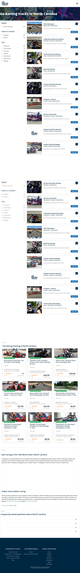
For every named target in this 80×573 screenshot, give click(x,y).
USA (7, 505)
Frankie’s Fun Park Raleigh (52, 144)
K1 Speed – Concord (50, 99)
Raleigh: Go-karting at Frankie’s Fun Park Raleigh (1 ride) (39, 426)
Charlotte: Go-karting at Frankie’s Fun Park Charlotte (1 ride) (12, 426)
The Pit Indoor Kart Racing (52, 54)
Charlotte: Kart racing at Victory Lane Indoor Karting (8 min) (40, 362)
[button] (77, 3)
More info (74, 32)
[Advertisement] (40, 167)
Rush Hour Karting (49, 69)
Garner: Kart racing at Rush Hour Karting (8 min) (65, 361)
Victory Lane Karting (13, 501)
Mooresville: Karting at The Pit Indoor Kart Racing (14, 361)
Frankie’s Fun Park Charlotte (52, 129)
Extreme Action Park (50, 114)
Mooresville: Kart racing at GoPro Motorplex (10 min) (39, 394)
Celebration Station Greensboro (54, 39)
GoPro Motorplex (49, 24)
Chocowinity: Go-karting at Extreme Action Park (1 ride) (66, 394)
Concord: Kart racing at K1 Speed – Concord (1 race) (13, 394)
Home (3, 505)
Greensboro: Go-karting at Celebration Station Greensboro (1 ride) (65, 426)
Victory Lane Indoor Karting (52, 84)
